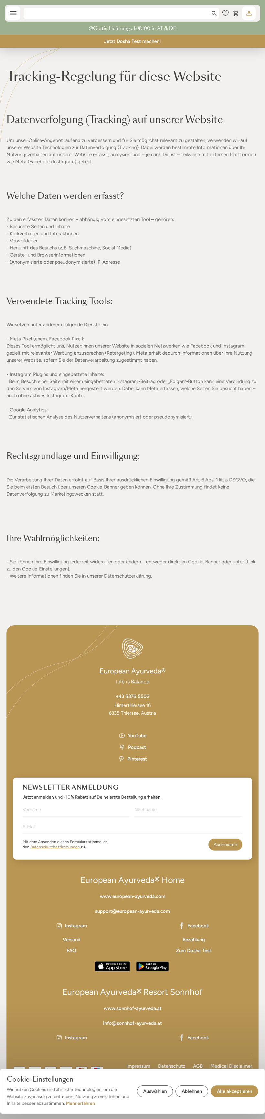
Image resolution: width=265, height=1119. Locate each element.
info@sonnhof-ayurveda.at (132, 1023)
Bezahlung (194, 940)
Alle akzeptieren (234, 1091)
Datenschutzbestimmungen (55, 847)
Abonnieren (225, 844)
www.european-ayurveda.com (132, 896)
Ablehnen (192, 1091)
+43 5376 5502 (133, 696)
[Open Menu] (13, 13)
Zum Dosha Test (193, 950)
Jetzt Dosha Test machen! (132, 41)
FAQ (71, 950)
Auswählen (155, 1091)
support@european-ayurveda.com (132, 911)
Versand (71, 940)
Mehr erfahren (80, 1103)
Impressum (138, 1066)
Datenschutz (171, 1066)
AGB (198, 1066)
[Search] (214, 13)
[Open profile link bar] (249, 13)
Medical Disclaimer (231, 1066)
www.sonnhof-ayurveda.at (133, 1008)
